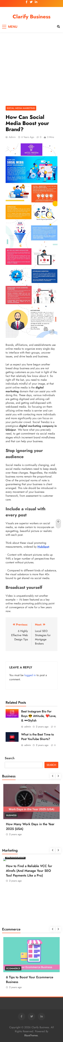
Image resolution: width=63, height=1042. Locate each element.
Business (11, 815)
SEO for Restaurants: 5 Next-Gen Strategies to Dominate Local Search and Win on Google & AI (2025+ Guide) (30, 905)
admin (12, 137)
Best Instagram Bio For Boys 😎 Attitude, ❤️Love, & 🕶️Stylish (38, 716)
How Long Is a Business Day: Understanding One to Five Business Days (27, 829)
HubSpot (43, 547)
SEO (8, 889)
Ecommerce (13, 936)
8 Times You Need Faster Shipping (31, 944)
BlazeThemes (31, 1035)
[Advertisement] (31, 67)
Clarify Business (31, 16)
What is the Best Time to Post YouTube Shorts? (37, 736)
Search (10, 758)
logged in (30, 675)
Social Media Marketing (21, 108)
